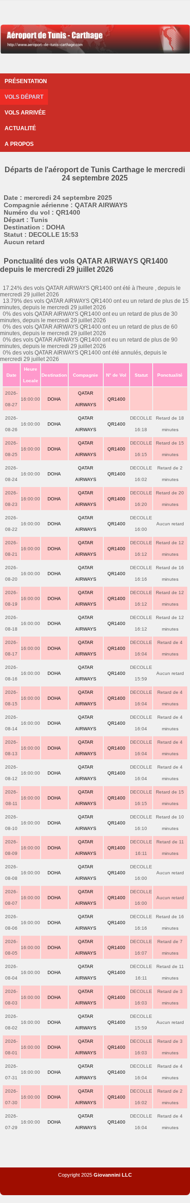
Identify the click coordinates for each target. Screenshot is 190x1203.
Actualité (20, 128)
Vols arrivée (25, 112)
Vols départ (24, 97)
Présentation (26, 81)
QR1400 (116, 399)
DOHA (54, 399)
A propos (19, 144)
